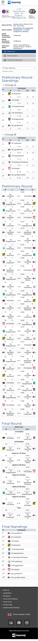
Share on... (10, 51)
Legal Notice (7, 593)
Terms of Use (7, 602)
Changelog (6, 596)
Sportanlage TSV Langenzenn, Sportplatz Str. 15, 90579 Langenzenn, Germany (23, 29)
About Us (6, 590)
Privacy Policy (7, 605)
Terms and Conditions (10, 599)
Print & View (10, 55)
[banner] (14, 2)
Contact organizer (13, 60)
